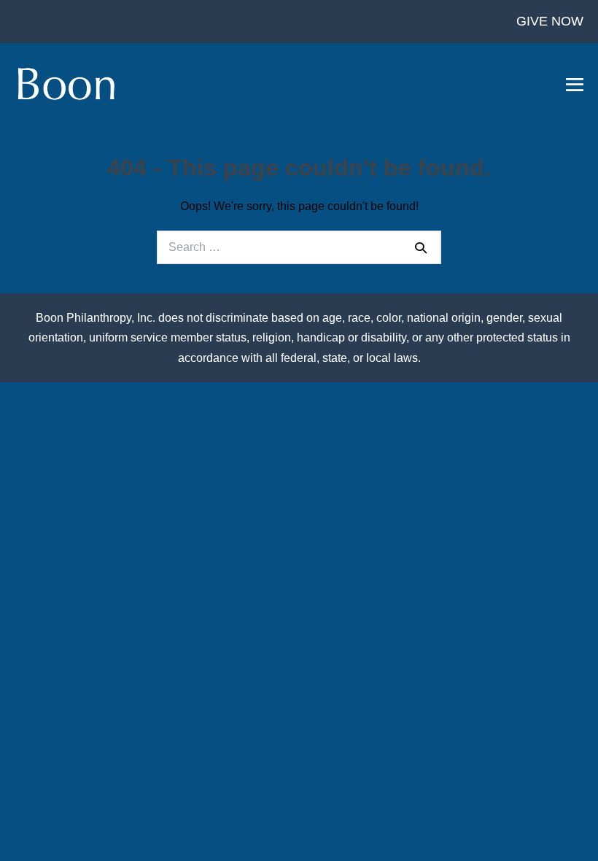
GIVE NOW (549, 21)
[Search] (421, 247)
